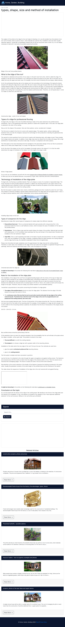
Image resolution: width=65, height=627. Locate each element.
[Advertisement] (32, 24)
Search (7, 417)
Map (37, 622)
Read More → (8, 480)
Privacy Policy (43, 622)
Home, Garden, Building (14, 3)
